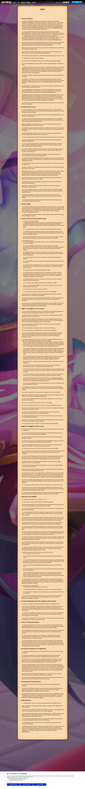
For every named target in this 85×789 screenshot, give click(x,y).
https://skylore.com (57, 26)
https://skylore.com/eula (55, 60)
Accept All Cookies (13, 784)
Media (28, 2)
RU (14, 2)
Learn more (9, 782)
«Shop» (25, 164)
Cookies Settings (39, 784)
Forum (34, 2)
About (23, 2)
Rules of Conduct (40, 396)
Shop (77, 2)
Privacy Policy (52, 92)
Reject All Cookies (26, 784)
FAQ (63, 225)
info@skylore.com (26, 731)
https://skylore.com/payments (28, 183)
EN (18, 2)
